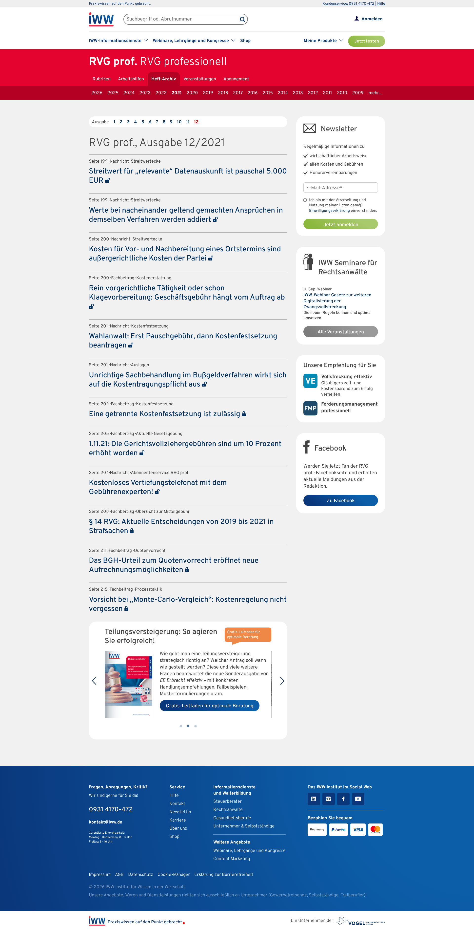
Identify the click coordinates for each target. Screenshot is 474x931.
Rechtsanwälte (228, 810)
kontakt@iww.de (105, 822)
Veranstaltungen (199, 79)
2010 (342, 93)
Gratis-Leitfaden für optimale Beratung (209, 706)
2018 (223, 93)
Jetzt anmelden (340, 225)
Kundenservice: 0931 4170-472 (348, 3)
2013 (298, 93)
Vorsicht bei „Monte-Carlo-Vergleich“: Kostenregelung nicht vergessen (188, 604)
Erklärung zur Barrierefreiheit (223, 875)
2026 (96, 93)
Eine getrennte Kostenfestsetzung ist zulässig (165, 414)
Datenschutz (140, 875)
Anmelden (372, 19)
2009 (358, 93)
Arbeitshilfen (131, 79)
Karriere (177, 820)
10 (179, 122)
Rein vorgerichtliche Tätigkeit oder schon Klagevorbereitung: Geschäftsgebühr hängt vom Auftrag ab (187, 293)
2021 (177, 93)
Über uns (178, 828)
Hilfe (381, 3)
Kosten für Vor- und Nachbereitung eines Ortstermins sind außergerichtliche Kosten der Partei (185, 254)
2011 (327, 93)
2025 (112, 93)
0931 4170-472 (111, 810)
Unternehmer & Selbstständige (244, 826)
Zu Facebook (341, 501)
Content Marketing (231, 859)
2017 (238, 93)
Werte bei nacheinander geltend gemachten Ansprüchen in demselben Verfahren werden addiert (186, 215)
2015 (268, 93)
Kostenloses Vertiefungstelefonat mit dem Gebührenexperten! (158, 487)
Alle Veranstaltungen (340, 332)
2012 (313, 93)
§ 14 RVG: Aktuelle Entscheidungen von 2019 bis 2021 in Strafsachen (181, 527)
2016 (253, 93)
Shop (245, 41)
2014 (283, 93)
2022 (161, 93)
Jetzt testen (366, 41)
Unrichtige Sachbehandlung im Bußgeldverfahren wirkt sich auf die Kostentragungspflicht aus (188, 380)
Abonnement (236, 79)
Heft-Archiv (163, 79)
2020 (192, 93)
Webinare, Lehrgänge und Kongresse (249, 851)
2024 (129, 93)
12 (196, 122)
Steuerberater (227, 801)
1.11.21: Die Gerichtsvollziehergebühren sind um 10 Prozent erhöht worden (185, 449)
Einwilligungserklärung (329, 210)
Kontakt (177, 804)
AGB (119, 875)
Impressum (100, 875)
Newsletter (180, 812)
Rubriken (102, 79)
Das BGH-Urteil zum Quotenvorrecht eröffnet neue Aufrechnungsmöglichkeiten (173, 565)
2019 (208, 93)
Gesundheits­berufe (232, 818)
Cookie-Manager (174, 875)
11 (188, 122)
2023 (145, 93)
